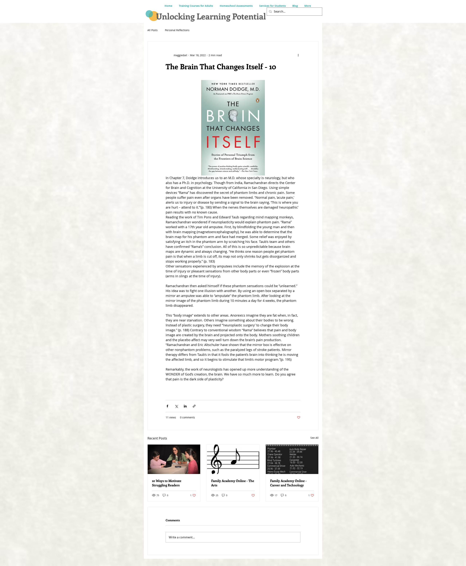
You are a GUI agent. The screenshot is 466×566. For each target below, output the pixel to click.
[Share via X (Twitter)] (176, 406)
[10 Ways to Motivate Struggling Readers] (174, 459)
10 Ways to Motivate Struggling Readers (166, 483)
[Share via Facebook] (167, 406)
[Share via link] (194, 406)
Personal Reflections (177, 30)
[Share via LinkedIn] (185, 406)
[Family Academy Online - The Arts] (233, 459)
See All (314, 437)
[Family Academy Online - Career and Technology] (292, 459)
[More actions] (298, 55)
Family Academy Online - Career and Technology (288, 483)
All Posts (152, 30)
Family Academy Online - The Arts (232, 483)
